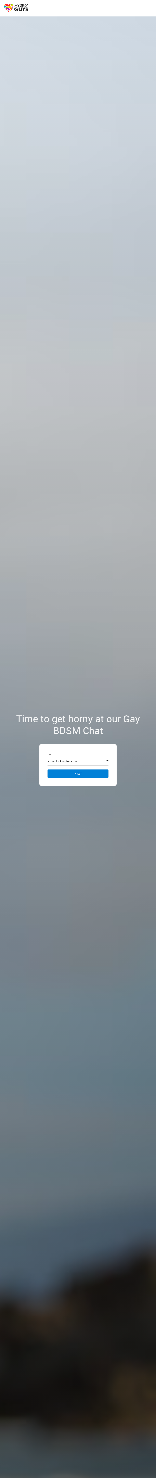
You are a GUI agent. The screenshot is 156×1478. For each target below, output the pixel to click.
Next (78, 774)
